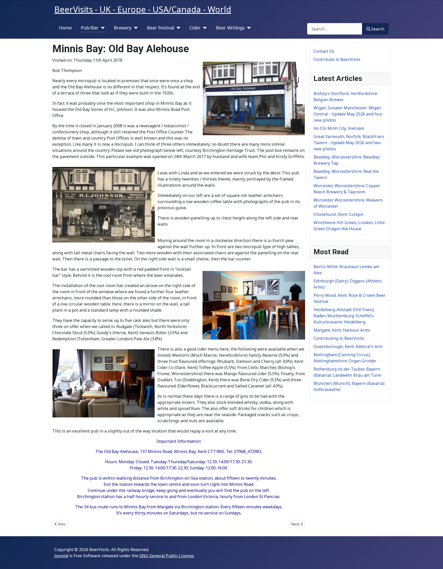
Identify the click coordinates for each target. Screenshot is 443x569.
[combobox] (334, 29)
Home (65, 28)
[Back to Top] (434, 559)
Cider (194, 28)
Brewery (123, 28)
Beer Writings (230, 28)
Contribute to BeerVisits (337, 59)
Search (377, 29)
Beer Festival (160, 28)
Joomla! (61, 556)
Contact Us (324, 51)
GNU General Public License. (166, 556)
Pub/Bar (89, 28)
